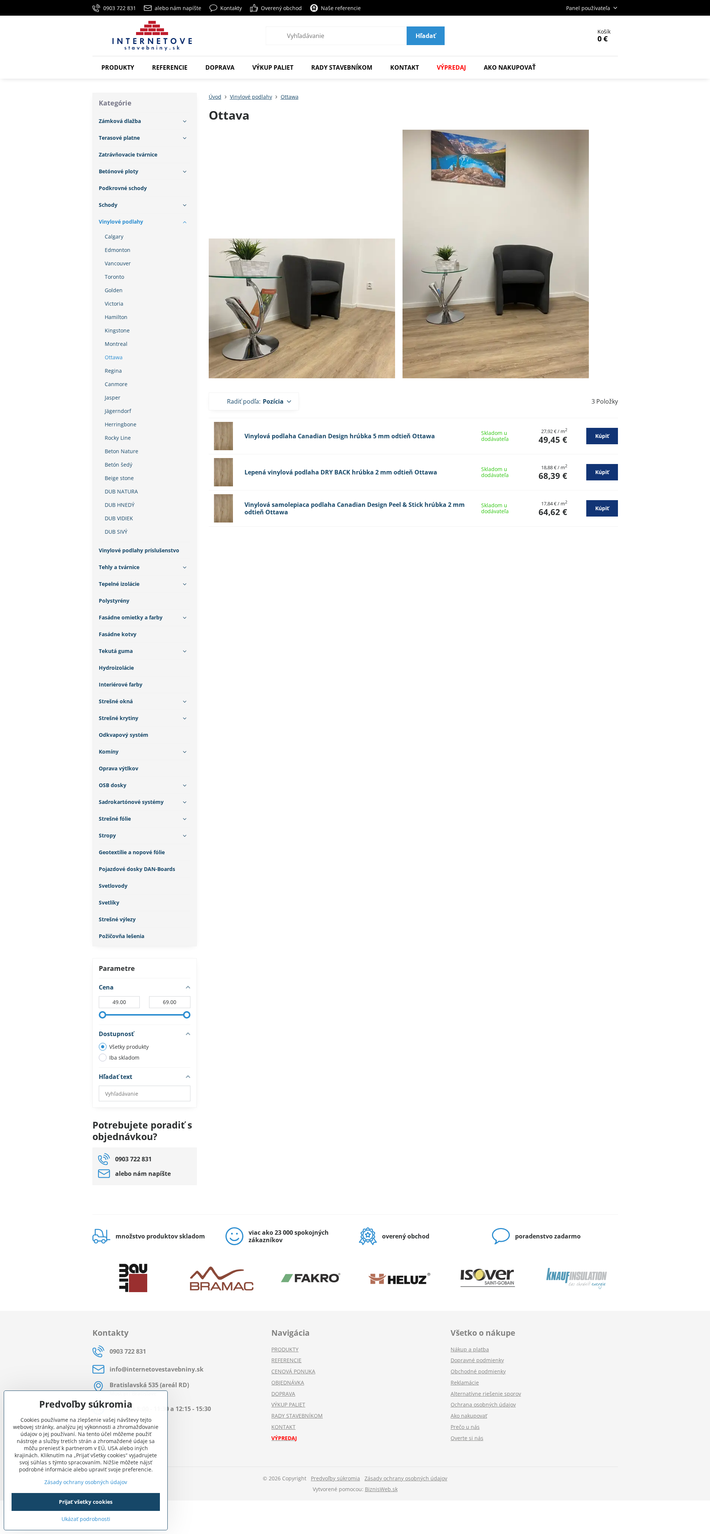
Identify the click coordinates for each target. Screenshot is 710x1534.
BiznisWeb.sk (381, 1489)
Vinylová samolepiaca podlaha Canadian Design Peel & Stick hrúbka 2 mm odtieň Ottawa (354, 508)
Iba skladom (124, 1057)
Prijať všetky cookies (86, 1501)
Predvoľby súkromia (335, 1478)
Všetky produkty (129, 1046)
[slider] (102, 1015)
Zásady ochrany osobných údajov (406, 1478)
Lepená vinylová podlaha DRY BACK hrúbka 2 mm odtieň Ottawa (340, 472)
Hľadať (426, 36)
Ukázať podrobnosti (85, 1518)
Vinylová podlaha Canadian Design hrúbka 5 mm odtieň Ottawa (339, 436)
